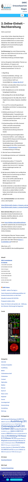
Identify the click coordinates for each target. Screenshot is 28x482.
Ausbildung (4, 368)
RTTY (5, 445)
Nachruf (3, 391)
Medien (3, 385)
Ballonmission (12, 424)
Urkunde (16, 449)
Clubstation (4, 376)
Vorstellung (4, 408)
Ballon (3, 370)
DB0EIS (13, 431)
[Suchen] (25, 15)
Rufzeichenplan (13, 147)
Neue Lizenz (4, 393)
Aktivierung (5, 419)
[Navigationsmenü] (22, 15)
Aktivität (3, 362)
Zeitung (18, 451)
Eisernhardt (23, 433)
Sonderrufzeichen (7, 447)
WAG (3, 452)
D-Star (8, 431)
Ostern (3, 442)
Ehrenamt (15, 433)
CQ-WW (4, 431)
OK (7, 479)
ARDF (21, 419)
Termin (3, 399)
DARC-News (6, 287)
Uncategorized (5, 402)
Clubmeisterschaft (6, 373)
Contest (3, 379)
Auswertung (5, 424)
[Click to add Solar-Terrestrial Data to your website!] (14, 354)
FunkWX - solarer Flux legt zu (9, 290)
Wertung (3, 411)
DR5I (9, 433)
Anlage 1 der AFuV (18, 82)
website (8, 451)
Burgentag (18, 424)
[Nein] (26, 476)
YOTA (13, 452)
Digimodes (4, 382)
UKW (6, 449)
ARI (8, 421)
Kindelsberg (14, 436)
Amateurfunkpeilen (6, 365)
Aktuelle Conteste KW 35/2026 (9, 298)
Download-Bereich (6, 460)
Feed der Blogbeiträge (7, 468)
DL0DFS (3, 433)
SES (18, 445)
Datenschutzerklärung (16, 479)
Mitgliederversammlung (10, 440)
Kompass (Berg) (20, 438)
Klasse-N (10, 438)
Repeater (3, 396)
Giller (4, 436)
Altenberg (14, 419)
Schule (13, 445)
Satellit (9, 445)
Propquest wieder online (8, 301)
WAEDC (22, 449)
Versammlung (5, 405)
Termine (16, 447)
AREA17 (4, 421)
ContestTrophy (20, 429)
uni (11, 449)
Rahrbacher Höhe (11, 442)
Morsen (3, 388)
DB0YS (20, 431)
